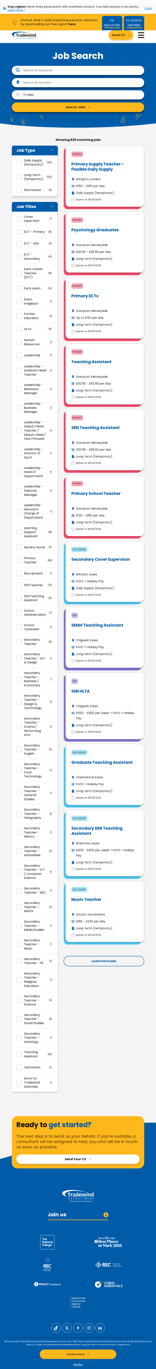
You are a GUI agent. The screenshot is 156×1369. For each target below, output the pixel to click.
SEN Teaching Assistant (95, 427)
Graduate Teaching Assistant (102, 762)
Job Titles (26, 206)
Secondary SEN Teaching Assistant (97, 830)
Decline (78, 1364)
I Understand (75, 1354)
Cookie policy (123, 1344)
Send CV (118, 35)
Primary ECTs (85, 296)
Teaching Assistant (91, 362)
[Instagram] (89, 1328)
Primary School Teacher (96, 493)
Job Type (25, 150)
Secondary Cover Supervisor (100, 559)
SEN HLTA (80, 691)
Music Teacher (86, 899)
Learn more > (16, 10)
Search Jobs (75, 107)
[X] (67, 1328)
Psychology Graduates (95, 230)
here (72, 24)
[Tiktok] (56, 1328)
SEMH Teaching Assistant (97, 625)
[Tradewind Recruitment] (24, 35)
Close (148, 8)
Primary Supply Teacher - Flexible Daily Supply (97, 166)
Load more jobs (104, 961)
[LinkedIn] (100, 1328)
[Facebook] (78, 1328)
